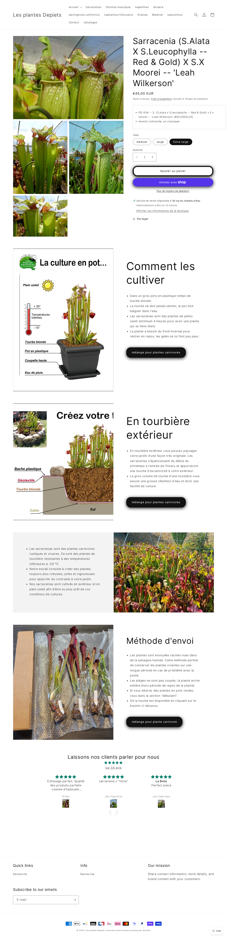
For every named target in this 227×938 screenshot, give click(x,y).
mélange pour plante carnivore (154, 721)
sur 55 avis (113, 767)
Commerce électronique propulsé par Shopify (128, 930)
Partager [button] (143, 218)
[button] (75, 7)
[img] (113, 762)
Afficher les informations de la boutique (162, 210)
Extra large (180, 141)
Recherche (20, 874)
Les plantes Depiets (95, 930)
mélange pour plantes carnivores (156, 352)
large (160, 141)
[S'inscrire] (75, 900)
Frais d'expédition (161, 98)
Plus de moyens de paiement (173, 191)
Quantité (138, 149)
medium (142, 141)
